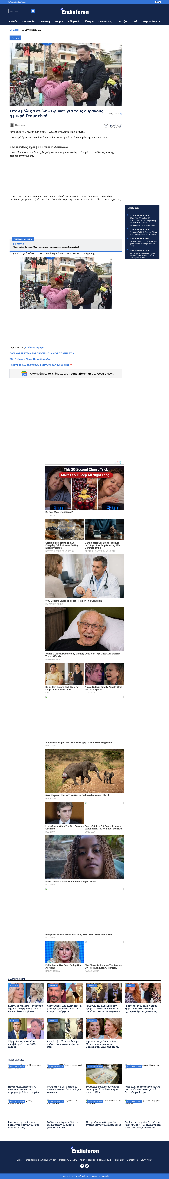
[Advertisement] (66, 176)
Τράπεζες (121, 21)
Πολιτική (44, 21)
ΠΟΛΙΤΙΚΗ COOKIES (87, 1160)
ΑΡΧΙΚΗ (20, 1160)
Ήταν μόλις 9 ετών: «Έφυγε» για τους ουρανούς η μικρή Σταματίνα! (46, 247)
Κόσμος (59, 21)
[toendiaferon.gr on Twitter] (159, 2)
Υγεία (135, 21)
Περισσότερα (150, 21)
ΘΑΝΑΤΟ (16, 38)
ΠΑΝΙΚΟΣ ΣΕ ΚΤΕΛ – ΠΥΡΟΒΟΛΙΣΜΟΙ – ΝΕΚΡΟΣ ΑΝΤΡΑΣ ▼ (42, 353)
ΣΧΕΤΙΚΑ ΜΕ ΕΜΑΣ (104, 1160)
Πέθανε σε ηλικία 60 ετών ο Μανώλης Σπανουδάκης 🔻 (41, 364)
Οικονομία (28, 21)
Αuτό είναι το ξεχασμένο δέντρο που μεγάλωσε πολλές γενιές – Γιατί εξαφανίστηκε (142, 255)
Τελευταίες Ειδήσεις (17, 2)
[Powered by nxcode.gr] (104, 1176)
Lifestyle (89, 21)
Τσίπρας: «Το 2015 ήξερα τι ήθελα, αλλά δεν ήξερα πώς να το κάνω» (143, 233)
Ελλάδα (13, 21)
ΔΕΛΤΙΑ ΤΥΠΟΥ (146, 1160)
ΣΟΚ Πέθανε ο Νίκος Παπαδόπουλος (30, 359)
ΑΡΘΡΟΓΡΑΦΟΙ (132, 1160)
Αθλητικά (73, 21)
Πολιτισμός (105, 21)
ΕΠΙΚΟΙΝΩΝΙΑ (119, 1160)
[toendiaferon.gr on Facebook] (156, 2)
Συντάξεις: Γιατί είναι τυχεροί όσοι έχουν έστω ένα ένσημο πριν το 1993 (143, 243)
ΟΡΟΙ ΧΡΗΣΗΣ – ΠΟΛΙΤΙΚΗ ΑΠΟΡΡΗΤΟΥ (41, 1160)
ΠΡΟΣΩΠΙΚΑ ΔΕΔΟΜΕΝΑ (68, 1160)
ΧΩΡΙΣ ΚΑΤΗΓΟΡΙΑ (142, 215)
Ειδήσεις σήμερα (34, 347)
